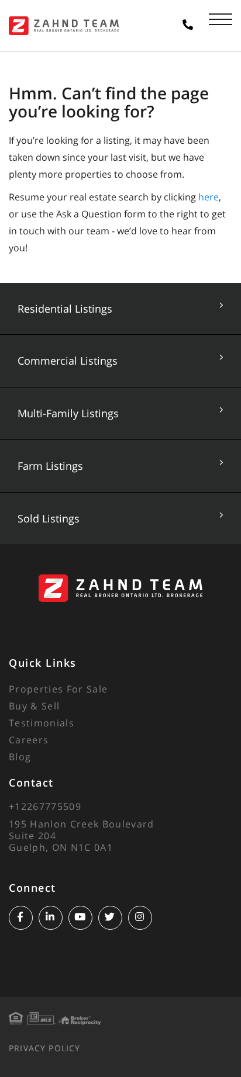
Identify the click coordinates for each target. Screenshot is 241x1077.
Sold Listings (49, 518)
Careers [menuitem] (29, 739)
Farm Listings (50, 466)
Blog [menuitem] (20, 756)
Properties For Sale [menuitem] (58, 689)
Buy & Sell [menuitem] (34, 705)
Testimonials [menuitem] (41, 722)
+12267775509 (45, 806)
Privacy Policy (44, 1048)
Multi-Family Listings (68, 413)
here (208, 197)
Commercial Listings (68, 361)
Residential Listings (65, 309)
